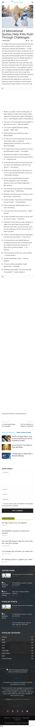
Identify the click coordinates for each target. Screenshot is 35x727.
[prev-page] (16, 462)
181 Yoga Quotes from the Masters (14, 523)
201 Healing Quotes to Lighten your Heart (17, 559)
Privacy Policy (25, 718)
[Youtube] (27, 711)
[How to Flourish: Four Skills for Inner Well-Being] (6, 447)
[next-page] (19, 462)
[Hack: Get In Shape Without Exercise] (6, 593)
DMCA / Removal (16, 718)
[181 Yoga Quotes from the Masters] (6, 575)
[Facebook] (8, 711)
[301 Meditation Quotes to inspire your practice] (6, 585)
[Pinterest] (17, 711)
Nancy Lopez (6, 40)
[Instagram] (12, 711)
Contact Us (17, 720)
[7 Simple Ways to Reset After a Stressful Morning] (6, 456)
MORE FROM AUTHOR (24, 432)
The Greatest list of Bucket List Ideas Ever (17, 551)
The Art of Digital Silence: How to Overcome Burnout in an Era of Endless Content (22, 438)
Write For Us (7, 718)
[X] (22, 711)
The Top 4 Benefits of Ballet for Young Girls (26, 425)
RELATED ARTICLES (8, 432)
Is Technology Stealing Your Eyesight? (8, 425)
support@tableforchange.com (21, 699)
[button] (3, 2)
